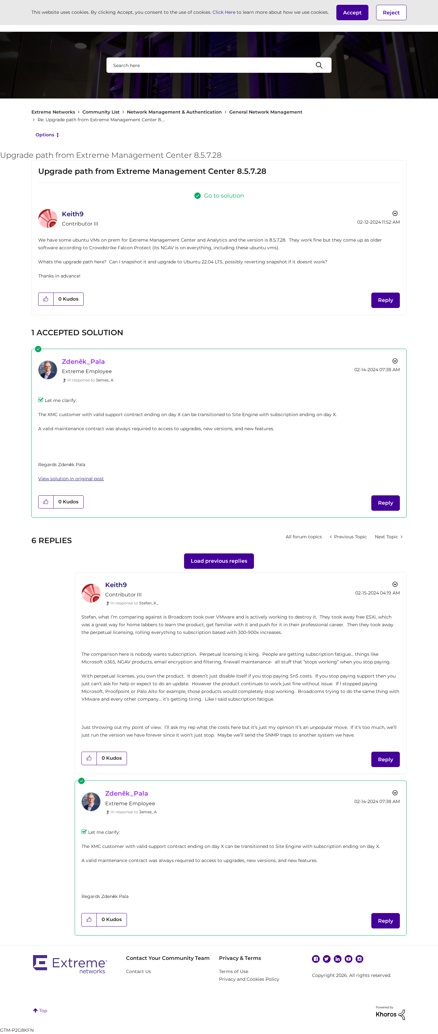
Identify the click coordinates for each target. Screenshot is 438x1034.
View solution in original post (71, 479)
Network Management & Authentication (174, 112)
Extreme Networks (53, 112)
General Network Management (265, 112)
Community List (101, 112)
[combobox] (219, 65)
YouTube (348, 959)
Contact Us (138, 971)
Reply (385, 300)
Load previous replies (219, 561)
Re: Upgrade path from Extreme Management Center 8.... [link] (101, 120)
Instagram (359, 959)
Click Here (224, 12)
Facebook (316, 959)
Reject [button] (391, 13)
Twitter (327, 959)
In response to (90, 380)
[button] (352, 12)
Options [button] (45, 135)
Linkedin (337, 959)
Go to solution (224, 195)
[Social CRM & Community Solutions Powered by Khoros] (390, 1012)
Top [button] (43, 1010)
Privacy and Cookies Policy (249, 979)
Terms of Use (233, 971)
